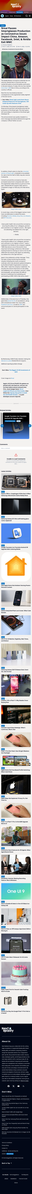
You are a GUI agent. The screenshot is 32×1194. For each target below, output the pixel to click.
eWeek (6, 1178)
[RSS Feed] (23, 1086)
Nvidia (14, 216)
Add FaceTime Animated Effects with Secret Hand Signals (15, 1115)
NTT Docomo (7, 218)
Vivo (21, 216)
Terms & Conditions (7, 1142)
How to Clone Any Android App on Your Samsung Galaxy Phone (14, 1104)
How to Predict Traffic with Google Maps (12, 1112)
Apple (7, 16)
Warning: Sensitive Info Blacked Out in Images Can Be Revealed (16, 1132)
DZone (16, 1182)
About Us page (25, 1080)
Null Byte (26, 12)
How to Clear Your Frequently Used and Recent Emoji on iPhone (15, 1124)
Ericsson (9, 216)
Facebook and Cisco (7, 304)
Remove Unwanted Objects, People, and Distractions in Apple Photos (15, 1099)
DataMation (13, 1178)
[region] (16, 200)
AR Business (17, 16)
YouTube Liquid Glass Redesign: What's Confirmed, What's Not (13, 728)
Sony (18, 216)
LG (24, 216)
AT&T (20, 304)
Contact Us (4, 1148)
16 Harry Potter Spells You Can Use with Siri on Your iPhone (15, 1108)
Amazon (28, 216)
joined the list (11, 301)
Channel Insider (23, 1178)
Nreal (19, 209)
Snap (11, 16)
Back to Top (6, 1163)
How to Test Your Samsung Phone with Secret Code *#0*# (15, 1119)
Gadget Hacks (12, 12)
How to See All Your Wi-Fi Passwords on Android (14, 1096)
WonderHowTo (4, 12)
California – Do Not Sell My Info (10, 1151)
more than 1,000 (6, 88)
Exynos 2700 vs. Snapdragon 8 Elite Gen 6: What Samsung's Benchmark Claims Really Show (16, 494)
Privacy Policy (5, 1145)
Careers (7, 1153)
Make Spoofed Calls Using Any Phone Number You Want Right (15, 1128)
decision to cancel (6, 361)
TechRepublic (24, 1174)
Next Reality (20, 12)
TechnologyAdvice (14, 1174)
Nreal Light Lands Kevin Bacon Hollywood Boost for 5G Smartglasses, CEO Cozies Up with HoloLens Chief (15, 101)
